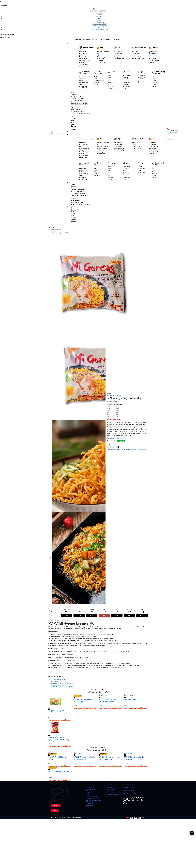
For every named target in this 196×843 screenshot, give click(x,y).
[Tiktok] (141, 799)
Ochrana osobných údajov (93, 800)
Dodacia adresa (111, 791)
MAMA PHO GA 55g (56, 711)
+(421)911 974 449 (171, 132)
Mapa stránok (90, 805)
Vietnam (73, 129)
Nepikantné (54, 231)
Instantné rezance (88, 47)
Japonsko (73, 122)
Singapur (73, 126)
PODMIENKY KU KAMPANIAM (99, 29)
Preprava (73, 95)
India (72, 124)
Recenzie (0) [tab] (64, 620)
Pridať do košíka (112, 447)
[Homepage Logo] (98, 10)
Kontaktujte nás (99, 22)
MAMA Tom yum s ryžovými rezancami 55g (58, 738)
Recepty (99, 18)
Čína (72, 117)
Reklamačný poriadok (77, 100)
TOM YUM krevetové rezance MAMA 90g (62, 687)
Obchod (99, 15)
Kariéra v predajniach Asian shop (80, 113)
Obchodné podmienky (77, 98)
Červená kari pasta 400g (58, 685)
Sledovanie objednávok (99, 24)
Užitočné (71, 91)
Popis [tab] (51, 620)
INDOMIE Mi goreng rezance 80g (60, 679)
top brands (72, 131)
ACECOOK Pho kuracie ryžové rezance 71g (63, 683)
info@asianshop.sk (128, 790)
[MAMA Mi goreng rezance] (94, 282)
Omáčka (155, 47)
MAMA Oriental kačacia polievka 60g (84, 700)
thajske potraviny (132, 449)
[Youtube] (125, 799)
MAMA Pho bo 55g (132, 699)
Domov (53, 227)
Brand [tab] (57, 620)
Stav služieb (126, 793)
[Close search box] (0, 1)
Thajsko (73, 118)
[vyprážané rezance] (98, 557)
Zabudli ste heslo (111, 793)
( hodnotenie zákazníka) (114, 395)
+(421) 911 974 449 (128, 787)
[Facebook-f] (129, 799)
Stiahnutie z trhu (76, 96)
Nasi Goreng (54, 681)
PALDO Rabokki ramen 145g (58, 758)
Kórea (72, 120)
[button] (49, 606)
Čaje (119, 47)
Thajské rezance (141, 449)
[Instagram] (133, 799)
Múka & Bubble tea (140, 47)
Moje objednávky (111, 789)
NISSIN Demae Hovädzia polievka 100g (84, 758)
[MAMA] (115, 438)
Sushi (127, 72)
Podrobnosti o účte (112, 787)
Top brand (99, 16)
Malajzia (73, 128)
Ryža (142, 72)
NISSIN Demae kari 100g (59, 771)
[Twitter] (137, 799)
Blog (99, 27)
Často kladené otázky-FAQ (99, 26)
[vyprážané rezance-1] (98, 466)
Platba (73, 93)
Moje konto (99, 13)
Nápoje (102, 47)
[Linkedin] (125, 802)
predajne (133, 793)
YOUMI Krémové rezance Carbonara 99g (110, 758)
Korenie (114, 72)
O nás (99, 20)
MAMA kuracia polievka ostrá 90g (134, 758)
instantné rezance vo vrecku (119, 449)
